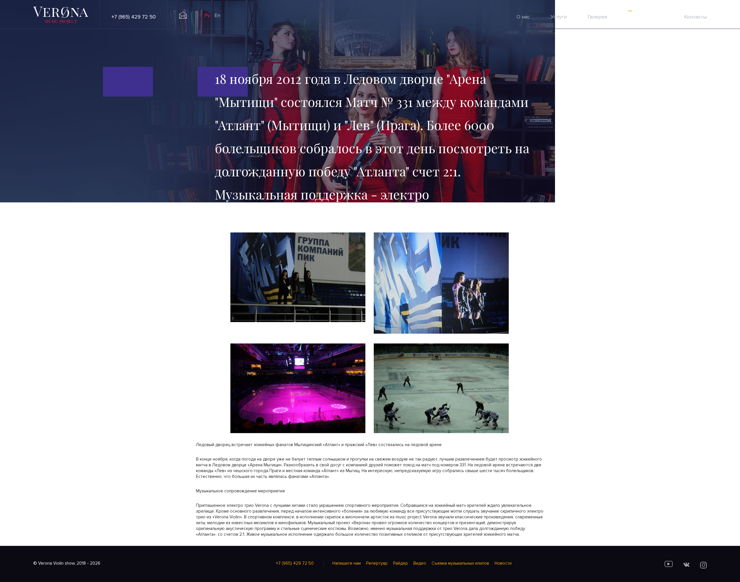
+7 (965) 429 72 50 (134, 17)
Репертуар (377, 563)
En (217, 15)
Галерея (597, 17)
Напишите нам (346, 563)
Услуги (559, 17)
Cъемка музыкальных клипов (460, 563)
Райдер (400, 563)
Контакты (695, 17)
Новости (503, 563)
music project (61, 21)
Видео (419, 563)
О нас (523, 17)
